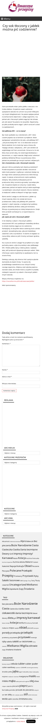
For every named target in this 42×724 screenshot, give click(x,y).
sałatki (15, 641)
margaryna (23, 676)
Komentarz (6, 344)
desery (4, 618)
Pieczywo (5, 571)
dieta (10, 617)
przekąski (27, 632)
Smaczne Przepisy (8, 709)
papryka (9, 686)
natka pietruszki (20, 681)
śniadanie (17, 649)
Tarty (29, 581)
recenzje (34, 637)
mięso (11, 628)
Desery (5, 553)
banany (4, 664)
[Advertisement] (21, 54)
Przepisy (8, 576)
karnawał (34, 618)
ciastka (21, 608)
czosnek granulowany (32, 667)
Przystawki (28, 575)
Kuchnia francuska (32, 558)
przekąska (15, 632)
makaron (5, 628)
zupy (3, 650)
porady (6, 632)
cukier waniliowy (8, 667)
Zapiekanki (14, 589)
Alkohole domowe (15, 541)
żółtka (30, 699)
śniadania (9, 649)
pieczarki (30, 628)
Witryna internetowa (9, 383)
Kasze (15, 558)
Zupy (21, 589)
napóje (16, 628)
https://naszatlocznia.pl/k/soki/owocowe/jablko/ (18, 281)
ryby (4, 641)
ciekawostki (8, 613)
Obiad (28, 566)
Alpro (23, 541)
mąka (12, 681)
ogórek (27, 681)
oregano (4, 686)
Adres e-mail (7, 377)
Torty (33, 581)
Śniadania (29, 588)
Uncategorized (17, 584)
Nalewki (35, 562)
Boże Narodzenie (21, 545)
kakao (31, 672)
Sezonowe (14, 580)
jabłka (10, 672)
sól (26, 694)
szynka (21, 695)
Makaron (29, 562)
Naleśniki (5, 566)
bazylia (8, 664)
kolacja (14, 622)
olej (32, 681)
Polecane (15, 570)
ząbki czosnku (13, 699)
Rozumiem (31, 721)
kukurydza (36, 672)
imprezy (18, 553)
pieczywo (36, 628)
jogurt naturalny (24, 672)
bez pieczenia (8, 604)
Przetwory (18, 576)
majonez (5, 676)
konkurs (22, 622)
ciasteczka (14, 609)
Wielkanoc (32, 584)
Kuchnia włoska (19, 562)
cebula (14, 663)
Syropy (25, 581)
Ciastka (16, 549)
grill (15, 618)
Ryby (36, 576)
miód (38, 676)
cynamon (17, 667)
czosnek (23, 667)
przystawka (14, 637)
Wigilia (5, 588)
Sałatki (5, 580)
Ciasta (35, 545)
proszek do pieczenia (25, 690)
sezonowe (27, 641)
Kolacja (22, 558)
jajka (15, 671)
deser (35, 613)
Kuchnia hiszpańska (7, 562)
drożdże (5, 672)
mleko (5, 681)
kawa (3, 623)
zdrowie (33, 645)
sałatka (9, 641)
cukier (21, 663)
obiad (23, 627)
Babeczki (29, 541)
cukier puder (31, 663)
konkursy (29, 623)
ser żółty (8, 694)
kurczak (35, 623)
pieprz (23, 686)
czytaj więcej (20, 721)
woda (5, 698)
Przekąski (27, 570)
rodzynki (36, 690)
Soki (21, 581)
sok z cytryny (15, 695)
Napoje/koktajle (17, 566)
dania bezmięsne (24, 613)
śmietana (23, 698)
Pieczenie (35, 566)
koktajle (7, 623)
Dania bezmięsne (29, 549)
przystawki (24, 637)
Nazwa (5, 370)
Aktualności (6, 541)
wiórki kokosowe (32, 695)
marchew (16, 676)
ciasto (27, 608)
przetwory (5, 637)
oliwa (36, 681)
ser (20, 641)
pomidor (12, 690)
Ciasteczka (7, 549)
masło (32, 676)
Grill (11, 554)
